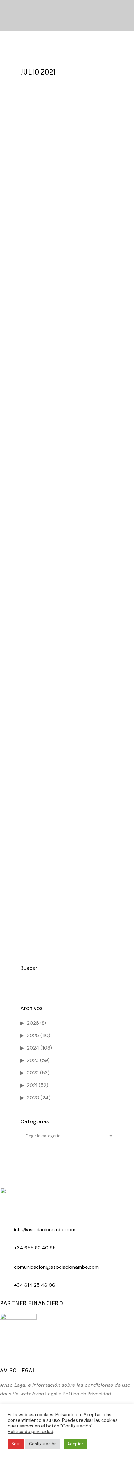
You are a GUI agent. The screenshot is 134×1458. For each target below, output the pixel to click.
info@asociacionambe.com (44, 1229)
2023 (33, 1060)
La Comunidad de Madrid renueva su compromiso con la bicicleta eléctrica (65, 687)
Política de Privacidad (87, 1393)
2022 (33, 1072)
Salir (16, 1443)
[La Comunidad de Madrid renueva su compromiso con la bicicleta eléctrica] (67, 645)
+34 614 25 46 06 (34, 1285)
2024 (33, 1048)
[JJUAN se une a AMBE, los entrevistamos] (67, 821)
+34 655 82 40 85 (35, 1247)
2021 (32, 1085)
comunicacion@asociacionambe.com (56, 1267)
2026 (33, 1023)
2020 (33, 1097)
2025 (33, 1035)
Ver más (40, 242)
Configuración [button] (43, 1443)
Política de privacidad (30, 1431)
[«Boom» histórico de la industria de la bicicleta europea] (67, 505)
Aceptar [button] (75, 1443)
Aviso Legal (44, 1393)
